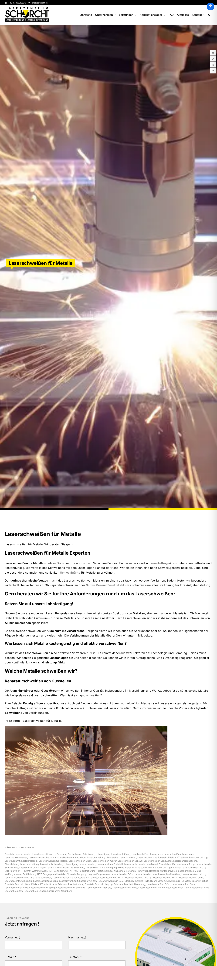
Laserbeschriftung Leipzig (18, 880)
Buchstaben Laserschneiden (121, 857)
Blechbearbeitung (198, 857)
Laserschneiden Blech (80, 860)
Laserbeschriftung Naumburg (153, 887)
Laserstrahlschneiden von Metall (141, 864)
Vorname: (12, 937)
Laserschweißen (172, 854)
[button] (209, 15)
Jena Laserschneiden (40, 877)
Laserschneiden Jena (146, 874)
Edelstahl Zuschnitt (178, 857)
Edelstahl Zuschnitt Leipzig (99, 884)
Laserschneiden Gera (169, 874)
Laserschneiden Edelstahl (109, 864)
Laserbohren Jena (14, 891)
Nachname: (77, 937)
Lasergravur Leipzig (86, 877)
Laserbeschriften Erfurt (158, 884)
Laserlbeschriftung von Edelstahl (49, 854)
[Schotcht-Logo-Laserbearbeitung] (27, 8)
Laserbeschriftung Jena (45, 880)
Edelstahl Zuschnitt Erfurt (195, 880)
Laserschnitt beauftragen (32, 867)
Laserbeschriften (140, 854)
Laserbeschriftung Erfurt (111, 877)
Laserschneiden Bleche (185, 860)
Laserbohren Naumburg (59, 891)
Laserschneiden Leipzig (194, 867)
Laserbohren (188, 854)
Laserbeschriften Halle (16, 887)
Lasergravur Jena (88, 880)
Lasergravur (156, 854)
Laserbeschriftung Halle (124, 887)
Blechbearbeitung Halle (137, 880)
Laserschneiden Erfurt (122, 874)
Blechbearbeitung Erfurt (165, 877)
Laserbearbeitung (96, 857)
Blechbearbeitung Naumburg (165, 880)
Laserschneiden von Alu (130, 860)
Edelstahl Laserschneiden (18, 854)
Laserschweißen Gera (64, 877)
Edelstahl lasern (29, 860)
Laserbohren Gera (179, 887)
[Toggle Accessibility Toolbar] (210, 6)
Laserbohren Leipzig (35, 891)
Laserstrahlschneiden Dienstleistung (65, 867)
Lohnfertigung (102, 854)
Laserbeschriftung (120, 854)
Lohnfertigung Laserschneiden (79, 864)
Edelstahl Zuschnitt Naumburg (129, 884)
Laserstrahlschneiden (51, 864)
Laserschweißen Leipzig (194, 874)
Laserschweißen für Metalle (53, 860)
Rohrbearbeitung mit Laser (167, 867)
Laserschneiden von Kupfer (158, 860)
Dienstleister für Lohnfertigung (101, 867)
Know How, (81, 857)
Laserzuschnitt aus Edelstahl (152, 857)
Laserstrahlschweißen (16, 857)
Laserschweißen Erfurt (16, 877)
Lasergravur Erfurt (68, 880)
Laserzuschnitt (12, 860)
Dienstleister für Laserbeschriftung (177, 864)
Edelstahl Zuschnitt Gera (17, 884)
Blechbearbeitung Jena (191, 877)
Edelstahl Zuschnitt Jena (70, 884)
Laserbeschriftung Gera (99, 887)
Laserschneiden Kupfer (104, 860)
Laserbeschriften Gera (183, 884)
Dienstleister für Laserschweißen (135, 867)
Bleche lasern (74, 854)
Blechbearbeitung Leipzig (138, 877)
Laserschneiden (37, 857)
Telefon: (75, 957)
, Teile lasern (87, 854)
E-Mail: (10, 957)
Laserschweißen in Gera (111, 880)
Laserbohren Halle (199, 887)
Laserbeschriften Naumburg (70, 887)
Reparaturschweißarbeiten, (60, 857)
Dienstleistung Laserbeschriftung (22, 864)
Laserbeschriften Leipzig (42, 887)
